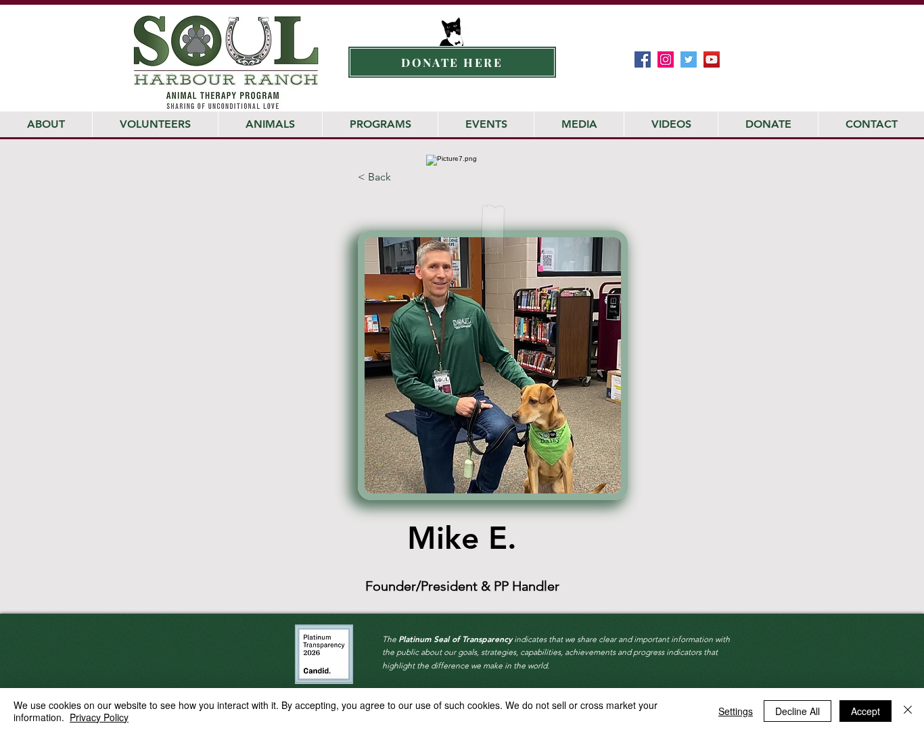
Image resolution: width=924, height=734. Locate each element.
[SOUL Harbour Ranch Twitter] (688, 59)
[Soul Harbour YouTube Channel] (711, 59)
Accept (865, 711)
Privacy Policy (99, 717)
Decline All (797, 711)
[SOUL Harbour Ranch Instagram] (665, 59)
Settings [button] (735, 711)
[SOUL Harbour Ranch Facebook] (642, 59)
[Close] (908, 711)
